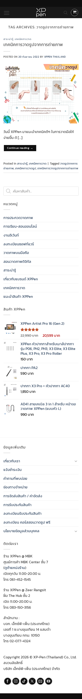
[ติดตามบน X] (32, 681)
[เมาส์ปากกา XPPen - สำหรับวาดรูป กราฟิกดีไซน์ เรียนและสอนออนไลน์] (41, 12)
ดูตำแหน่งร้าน (15, 567)
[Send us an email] (40, 681)
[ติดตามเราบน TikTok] (24, 681)
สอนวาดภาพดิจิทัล (17, 261)
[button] (6, 13)
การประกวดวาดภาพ (18, 217)
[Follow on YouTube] (48, 681)
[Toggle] (76, 461)
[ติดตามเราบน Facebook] (7, 681)
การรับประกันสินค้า (17, 504)
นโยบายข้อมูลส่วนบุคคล (21, 531)
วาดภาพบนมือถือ (16, 252)
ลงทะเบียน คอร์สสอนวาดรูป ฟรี (26, 522)
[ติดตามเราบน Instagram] (16, 681)
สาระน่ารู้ (8, 39)
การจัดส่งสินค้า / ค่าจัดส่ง (22, 496)
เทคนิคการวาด (23, 39)
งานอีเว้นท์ (11, 235)
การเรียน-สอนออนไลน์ (20, 226)
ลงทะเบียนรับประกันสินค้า (22, 513)
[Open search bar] (65, 12)
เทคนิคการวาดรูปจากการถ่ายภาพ (33, 44)
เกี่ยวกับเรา (11, 461)
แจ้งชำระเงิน (12, 469)
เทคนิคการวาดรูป (25, 168)
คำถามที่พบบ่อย (15, 478)
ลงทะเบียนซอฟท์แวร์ (18, 244)
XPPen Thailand (55, 57)
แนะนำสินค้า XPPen (18, 296)
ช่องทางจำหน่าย (15, 487)
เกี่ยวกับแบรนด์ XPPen (20, 279)
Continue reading (20, 148)
